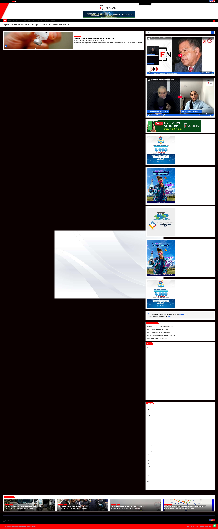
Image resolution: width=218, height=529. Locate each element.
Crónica (148, 421)
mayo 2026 (149, 356)
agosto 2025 (149, 383)
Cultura (148, 424)
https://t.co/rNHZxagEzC (184, 314)
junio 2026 (149, 353)
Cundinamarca (31, 20)
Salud (148, 478)
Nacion (148, 460)
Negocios (149, 466)
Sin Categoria (149, 481)
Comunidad (149, 418)
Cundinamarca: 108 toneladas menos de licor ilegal (157, 329)
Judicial (148, 448)
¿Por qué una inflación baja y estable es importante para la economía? (161, 335)
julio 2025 (149, 386)
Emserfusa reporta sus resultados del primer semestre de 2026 (160, 326)
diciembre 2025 (150, 371)
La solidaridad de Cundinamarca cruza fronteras (157, 338)
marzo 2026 (149, 362)
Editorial (53, 20)
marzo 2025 (149, 398)
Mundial (148, 457)
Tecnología (149, 487)
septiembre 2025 (150, 380)
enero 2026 (149, 368)
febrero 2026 (149, 365)
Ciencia (148, 412)
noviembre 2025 (150, 374)
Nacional (148, 463)
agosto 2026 (149, 347)
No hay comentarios (101, 40)
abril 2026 (149, 359)
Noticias (148, 469)
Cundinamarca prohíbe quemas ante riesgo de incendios (158, 332)
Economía (149, 433)
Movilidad (149, 454)
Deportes (148, 430)
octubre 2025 (149, 377)
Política (148, 475)
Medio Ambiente (150, 451)
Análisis (148, 409)
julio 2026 (149, 350)
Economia (149, 436)
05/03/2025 (77, 40)
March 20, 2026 (170, 316)
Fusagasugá (16, 20)
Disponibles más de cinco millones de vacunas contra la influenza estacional (94, 38)
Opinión (46, 20)
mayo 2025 (149, 392)
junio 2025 (149, 389)
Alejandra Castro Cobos (17, 508)
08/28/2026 (8, 508)
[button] (214, 525)
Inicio (9, 20)
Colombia (40, 20)
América (148, 406)
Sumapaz (24, 20)
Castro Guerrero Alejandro (87, 40)
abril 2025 (149, 395)
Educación (149, 442)
